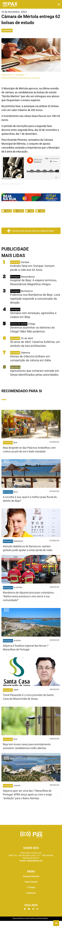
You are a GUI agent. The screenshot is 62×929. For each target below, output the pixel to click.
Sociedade (7, 30)
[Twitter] (33, 909)
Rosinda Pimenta (15, 184)
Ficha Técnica (31, 882)
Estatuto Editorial (31, 876)
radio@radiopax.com (35, 861)
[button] (59, 4)
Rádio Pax (4, 184)
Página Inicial (6, 75)
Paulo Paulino (30, 918)
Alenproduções (42, 918)
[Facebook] (25, 909)
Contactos (31, 893)
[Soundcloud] (37, 909)
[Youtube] (29, 909)
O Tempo (31, 887)
